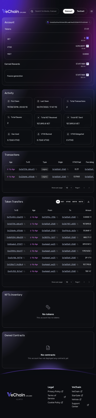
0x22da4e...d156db (26, 177)
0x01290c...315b (49, 217)
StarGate (76, 395)
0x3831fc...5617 (48, 237)
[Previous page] (84, 187)
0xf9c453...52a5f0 (15, 217)
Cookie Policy (54, 402)
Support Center (76, 405)
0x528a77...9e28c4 (15, 264)
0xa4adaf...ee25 (48, 244)
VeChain (76, 391)
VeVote (75, 399)
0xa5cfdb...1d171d (15, 258)
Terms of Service (52, 397)
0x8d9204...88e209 (15, 237)
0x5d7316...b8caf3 (26, 169)
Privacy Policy (54, 391)
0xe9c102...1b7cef (15, 271)
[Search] (32, 11)
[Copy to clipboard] (89, 22)
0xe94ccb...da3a (69, 231)
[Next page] (89, 187)
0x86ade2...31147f (15, 244)
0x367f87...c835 (69, 224)
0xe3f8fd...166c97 (15, 251)
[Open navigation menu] (91, 11)
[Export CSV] (88, 201)
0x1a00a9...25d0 (59, 169)
